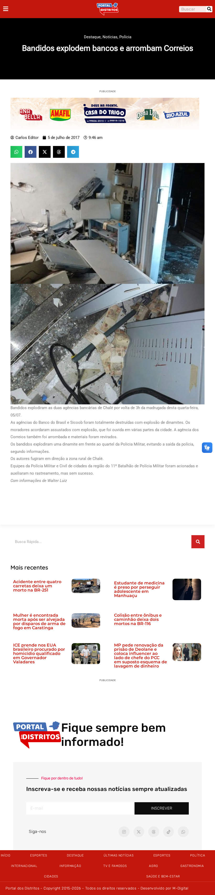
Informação (70, 866)
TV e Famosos (115, 866)
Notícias (110, 37)
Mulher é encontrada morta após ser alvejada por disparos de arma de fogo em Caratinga (39, 621)
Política (197, 855)
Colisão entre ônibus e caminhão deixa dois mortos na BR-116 (138, 619)
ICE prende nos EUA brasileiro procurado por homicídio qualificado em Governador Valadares (39, 653)
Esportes (38, 855)
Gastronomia (192, 866)
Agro (153, 866)
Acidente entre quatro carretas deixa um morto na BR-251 (37, 586)
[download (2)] (104, 113)
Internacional (24, 866)
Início (5, 855)
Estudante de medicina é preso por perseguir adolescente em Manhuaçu (139, 589)
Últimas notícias (118, 855)
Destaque (92, 37)
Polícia (125, 37)
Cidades (51, 876)
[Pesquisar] (209, 9)
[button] (16, 152)
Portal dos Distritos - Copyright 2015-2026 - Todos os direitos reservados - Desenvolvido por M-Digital (97, 888)
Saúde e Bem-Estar (163, 876)
